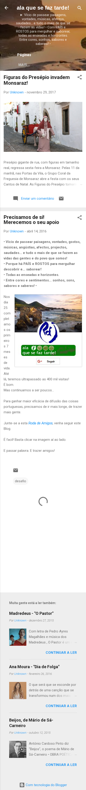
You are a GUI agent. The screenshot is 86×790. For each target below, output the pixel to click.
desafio (20, 481)
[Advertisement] (43, 553)
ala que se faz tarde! (43, 8)
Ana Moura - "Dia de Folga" (34, 666)
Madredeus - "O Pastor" (31, 613)
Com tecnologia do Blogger (46, 785)
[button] (79, 77)
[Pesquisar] (79, 8)
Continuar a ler (61, 653)
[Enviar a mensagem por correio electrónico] (61, 200)
